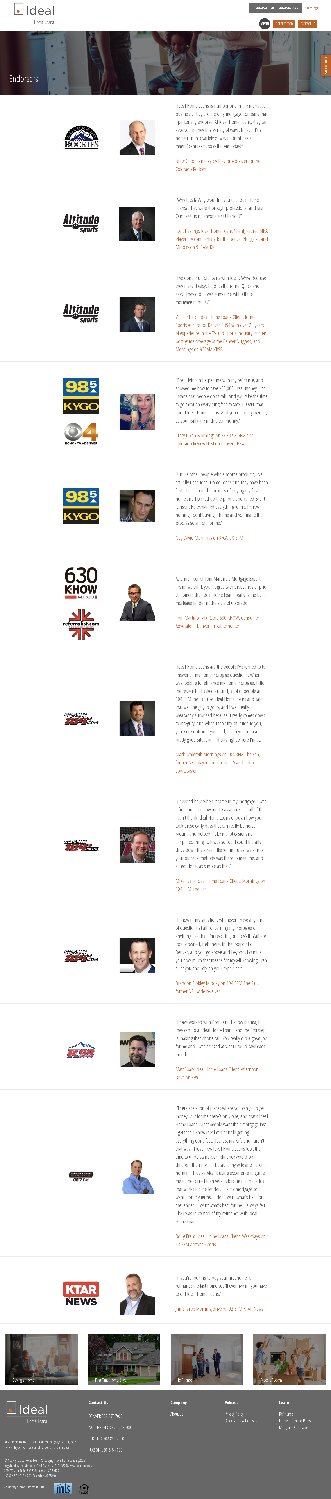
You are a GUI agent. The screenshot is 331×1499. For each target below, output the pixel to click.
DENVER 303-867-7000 (105, 1416)
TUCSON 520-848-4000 (105, 1450)
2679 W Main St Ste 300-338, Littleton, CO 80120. (31, 1470)
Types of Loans (271, 1380)
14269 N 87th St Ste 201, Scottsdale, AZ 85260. (30, 1475)
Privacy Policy (234, 1414)
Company (178, 1402)
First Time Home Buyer (111, 1380)
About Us (176, 1414)
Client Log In (312, 8)
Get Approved (284, 23)
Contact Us (307, 23)
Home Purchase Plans (295, 1421)
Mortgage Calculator (293, 1427)
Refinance (185, 1380)
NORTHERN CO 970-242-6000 (110, 1427)
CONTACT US (326, 65)
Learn (284, 1402)
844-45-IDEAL (264, 8)
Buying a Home (23, 1380)
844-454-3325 (287, 8)
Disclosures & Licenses (241, 1421)
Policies (231, 1402)
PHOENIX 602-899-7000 (106, 1439)
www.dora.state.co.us (81, 1465)
